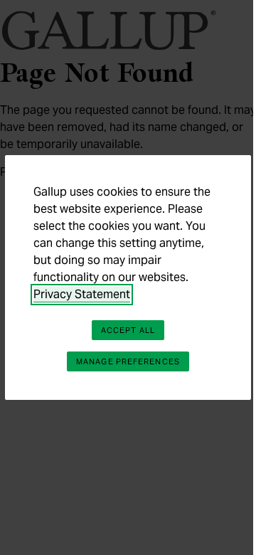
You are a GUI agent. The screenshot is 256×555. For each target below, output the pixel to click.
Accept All (128, 330)
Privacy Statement (81, 294)
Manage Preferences (128, 361)
